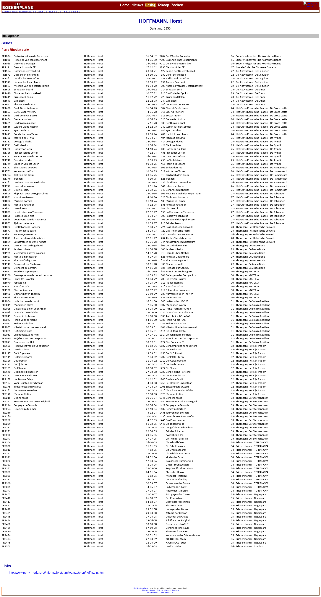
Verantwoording (153, 592)
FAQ (172, 592)
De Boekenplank (141, 588)
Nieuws (145, 590)
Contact (167, 590)
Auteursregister (25, 11)
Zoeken (175, 590)
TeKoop (160, 590)
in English (165, 592)
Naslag (15, 11)
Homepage (6, 11)
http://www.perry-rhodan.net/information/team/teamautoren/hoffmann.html (56, 572)
